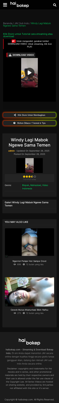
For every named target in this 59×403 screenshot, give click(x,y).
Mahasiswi (35, 185)
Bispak (25, 185)
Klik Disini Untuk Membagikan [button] (31, 115)
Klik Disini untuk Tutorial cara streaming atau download (28, 35)
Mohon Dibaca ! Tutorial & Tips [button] (31, 123)
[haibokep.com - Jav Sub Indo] (19, 5)
